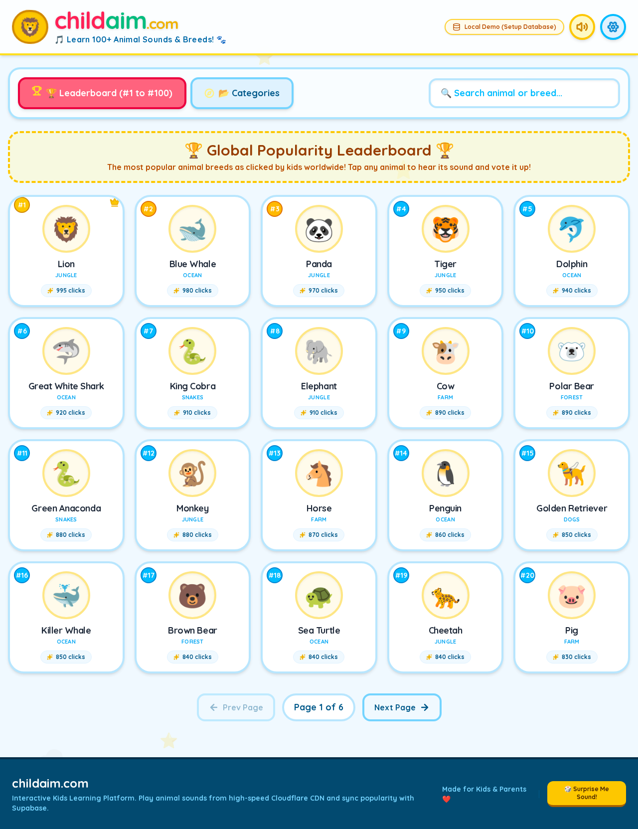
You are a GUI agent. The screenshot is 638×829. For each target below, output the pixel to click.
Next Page (395, 707)
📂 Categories (249, 93)
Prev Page (243, 707)
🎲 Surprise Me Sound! (586, 793)
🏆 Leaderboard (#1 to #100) (109, 93)
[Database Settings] (613, 27)
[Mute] (582, 27)
